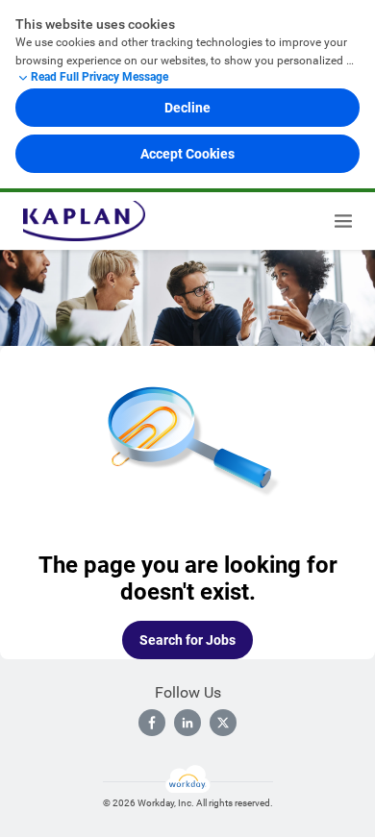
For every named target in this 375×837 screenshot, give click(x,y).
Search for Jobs (187, 640)
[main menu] (343, 221)
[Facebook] (151, 722)
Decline (187, 107)
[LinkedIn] (187, 722)
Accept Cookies (187, 153)
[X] (223, 722)
